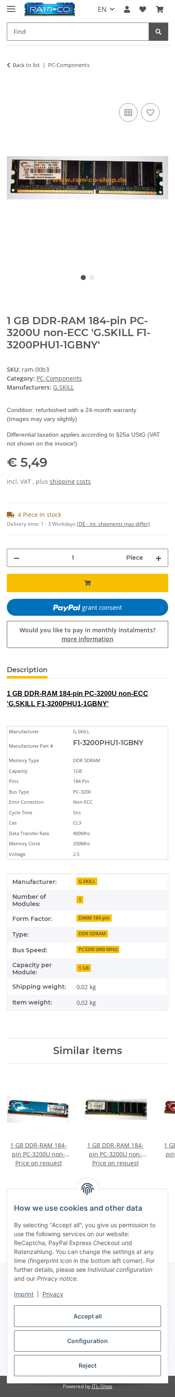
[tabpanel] (87, 178)
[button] (127, 9)
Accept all (87, 1316)
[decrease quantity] (16, 558)
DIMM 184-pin (94, 918)
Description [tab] (27, 670)
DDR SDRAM (92, 934)
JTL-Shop (102, 1386)
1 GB (84, 968)
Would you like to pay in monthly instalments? (87, 634)
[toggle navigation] (11, 5)
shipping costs (70, 481)
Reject (87, 1365)
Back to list (26, 65)
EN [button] (102, 9)
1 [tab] (83, 277)
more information (87, 639)
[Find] (158, 31)
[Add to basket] (13, 91)
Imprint (24, 1294)
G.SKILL (87, 881)
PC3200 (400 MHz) (98, 949)
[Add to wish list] (150, 112)
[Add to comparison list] (128, 112)
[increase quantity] (158, 558)
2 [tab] (91, 277)
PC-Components (59, 378)
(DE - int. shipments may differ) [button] (113, 523)
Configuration (87, 1340)
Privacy (52, 1294)
